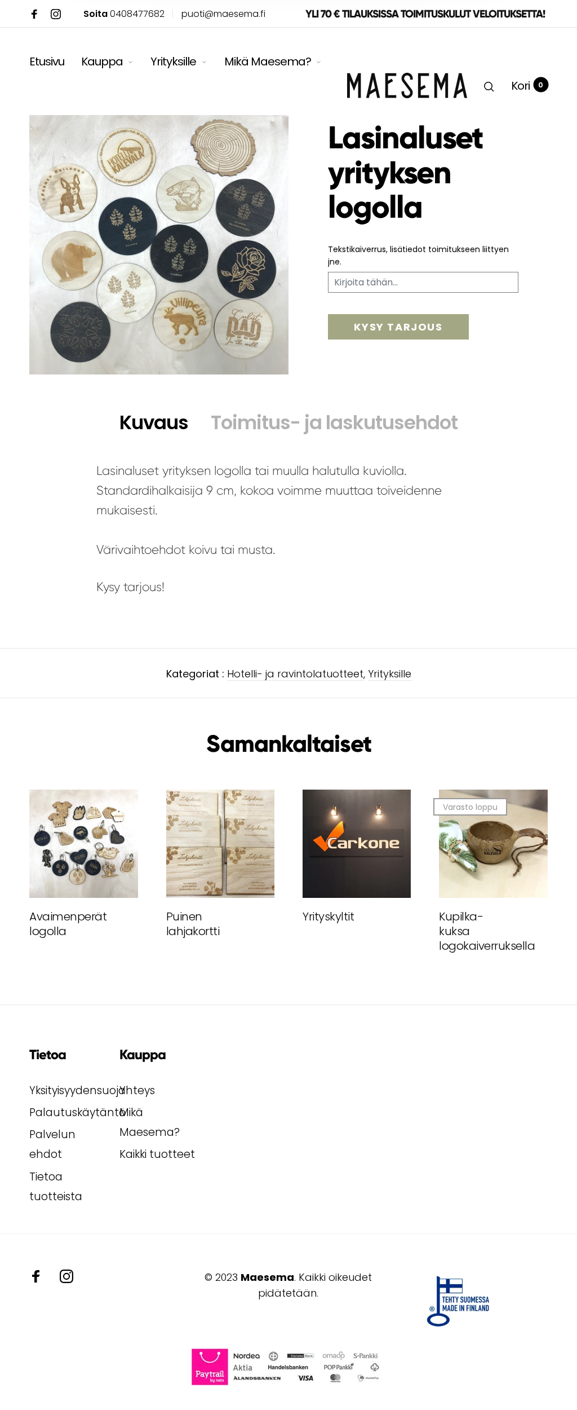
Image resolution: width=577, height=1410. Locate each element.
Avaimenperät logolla (61, 923)
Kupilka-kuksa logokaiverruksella (471, 931)
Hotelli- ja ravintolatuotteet (295, 674)
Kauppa (102, 61)
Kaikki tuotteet (157, 1154)
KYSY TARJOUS (398, 327)
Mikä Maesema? (267, 61)
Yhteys (137, 1090)
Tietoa (47, 1055)
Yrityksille (173, 61)
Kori (527, 86)
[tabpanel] (158, 244)
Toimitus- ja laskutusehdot (334, 422)
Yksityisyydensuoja (77, 1090)
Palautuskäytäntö (77, 1112)
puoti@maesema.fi (223, 13)
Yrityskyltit (328, 916)
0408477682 (124, 13)
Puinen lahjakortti (193, 923)
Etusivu (46, 61)
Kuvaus (153, 422)
